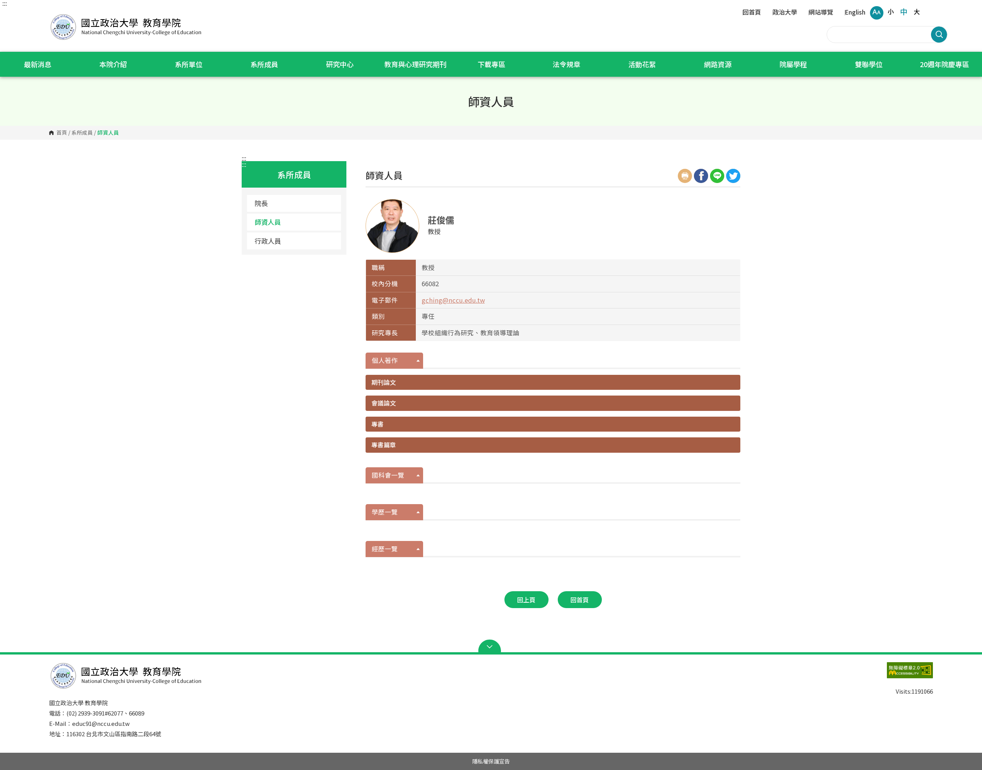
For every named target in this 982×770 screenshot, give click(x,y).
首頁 (61, 132)
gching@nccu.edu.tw (453, 300)
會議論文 (383, 402)
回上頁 (526, 599)
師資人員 (268, 222)
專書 (377, 424)
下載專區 (491, 64)
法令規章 (566, 64)
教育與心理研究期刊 (415, 64)
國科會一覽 (388, 475)
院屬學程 (793, 64)
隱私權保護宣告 (491, 761)
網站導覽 (821, 12)
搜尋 (939, 34)
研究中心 (340, 64)
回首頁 (752, 12)
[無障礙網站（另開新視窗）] (894, 674)
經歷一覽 (385, 548)
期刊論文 (383, 382)
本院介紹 (113, 64)
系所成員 (264, 64)
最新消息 (37, 64)
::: (4, 3)
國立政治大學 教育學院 (56, 15)
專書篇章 (383, 444)
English (855, 12)
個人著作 (385, 360)
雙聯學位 (869, 64)
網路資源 (718, 64)
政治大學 (785, 12)
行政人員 (268, 241)
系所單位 (189, 64)
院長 (261, 203)
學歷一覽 (385, 511)
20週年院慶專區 (944, 64)
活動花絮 (642, 64)
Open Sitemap (491, 647)
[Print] (685, 176)
